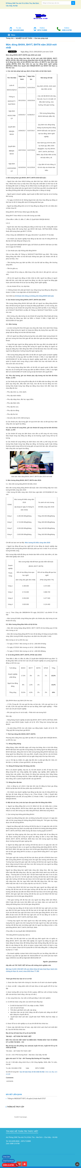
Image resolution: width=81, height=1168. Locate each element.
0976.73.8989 (42, 30)
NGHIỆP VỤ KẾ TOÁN (24, 38)
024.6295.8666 (18, 30)
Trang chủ (10, 38)
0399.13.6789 (67, 30)
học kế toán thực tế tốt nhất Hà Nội (32, 1072)
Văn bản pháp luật (41, 38)
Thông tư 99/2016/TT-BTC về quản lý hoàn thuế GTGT (26, 1098)
